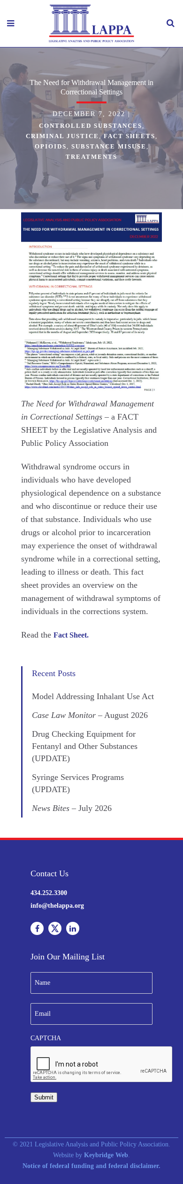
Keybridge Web (106, 1155)
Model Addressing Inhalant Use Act (93, 696)
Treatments (91, 156)
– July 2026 (72, 808)
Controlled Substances (90, 125)
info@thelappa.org (57, 905)
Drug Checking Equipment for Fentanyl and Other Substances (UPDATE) (84, 746)
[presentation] (101, 1064)
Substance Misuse (108, 146)
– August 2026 (90, 715)
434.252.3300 (48, 892)
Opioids (51, 146)
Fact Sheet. (71, 635)
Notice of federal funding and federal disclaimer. (91, 1165)
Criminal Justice (62, 136)
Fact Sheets (129, 136)
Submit (43, 1097)
